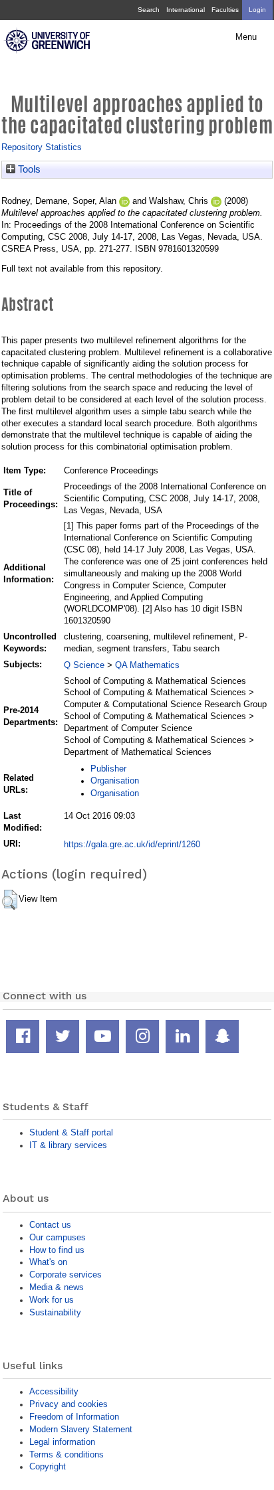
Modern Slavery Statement (80, 1429)
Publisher (108, 769)
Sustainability (55, 1312)
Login (257, 9)
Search (149, 9)
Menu (246, 37)
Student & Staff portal (71, 1132)
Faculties (225, 9)
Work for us (51, 1300)
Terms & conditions (66, 1454)
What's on (48, 1262)
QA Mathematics (147, 665)
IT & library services (68, 1145)
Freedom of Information (74, 1417)
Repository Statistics (41, 147)
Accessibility (53, 1391)
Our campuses (57, 1237)
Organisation (114, 781)
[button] (9, 900)
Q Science (84, 665)
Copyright (47, 1466)
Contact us (50, 1225)
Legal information (62, 1442)
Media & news (56, 1287)
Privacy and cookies (68, 1404)
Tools (28, 169)
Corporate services (65, 1275)
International (185, 9)
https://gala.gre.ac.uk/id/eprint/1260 (132, 844)
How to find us (56, 1250)
